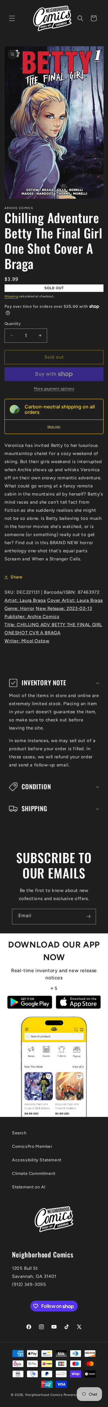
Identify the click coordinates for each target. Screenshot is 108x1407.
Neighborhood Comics (43, 1395)
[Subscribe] (88, 916)
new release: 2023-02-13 (64, 608)
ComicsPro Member (32, 1146)
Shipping (11, 296)
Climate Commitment (34, 1173)
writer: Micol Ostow (26, 641)
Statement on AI (29, 1187)
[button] (12, 18)
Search (19, 1133)
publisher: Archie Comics (31, 616)
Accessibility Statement (37, 1160)
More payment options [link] (54, 389)
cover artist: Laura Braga (75, 600)
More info (53, 426)
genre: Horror (19, 608)
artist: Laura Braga (25, 600)
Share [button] (16, 577)
